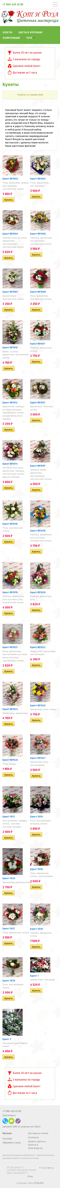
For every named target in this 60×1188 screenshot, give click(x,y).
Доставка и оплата (38, 1133)
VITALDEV (39, 1183)
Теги (29, 37)
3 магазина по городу (26, 59)
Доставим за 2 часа (25, 72)
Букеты (7, 32)
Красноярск (9, 1115)
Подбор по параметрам (30, 94)
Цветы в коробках (30, 32)
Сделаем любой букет (26, 66)
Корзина (7, 1138)
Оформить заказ (11, 1142)
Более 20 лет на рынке (27, 52)
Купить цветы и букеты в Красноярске (37, 1144)
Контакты (33, 1137)
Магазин (7, 1133)
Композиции (11, 37)
